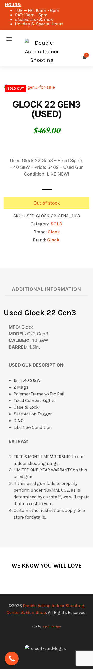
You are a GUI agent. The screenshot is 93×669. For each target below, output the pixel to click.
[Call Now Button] (12, 658)
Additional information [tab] (46, 289)
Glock (54, 232)
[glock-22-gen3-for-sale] (29, 87)
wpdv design (52, 626)
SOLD (56, 224)
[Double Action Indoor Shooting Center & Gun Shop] (46, 39)
